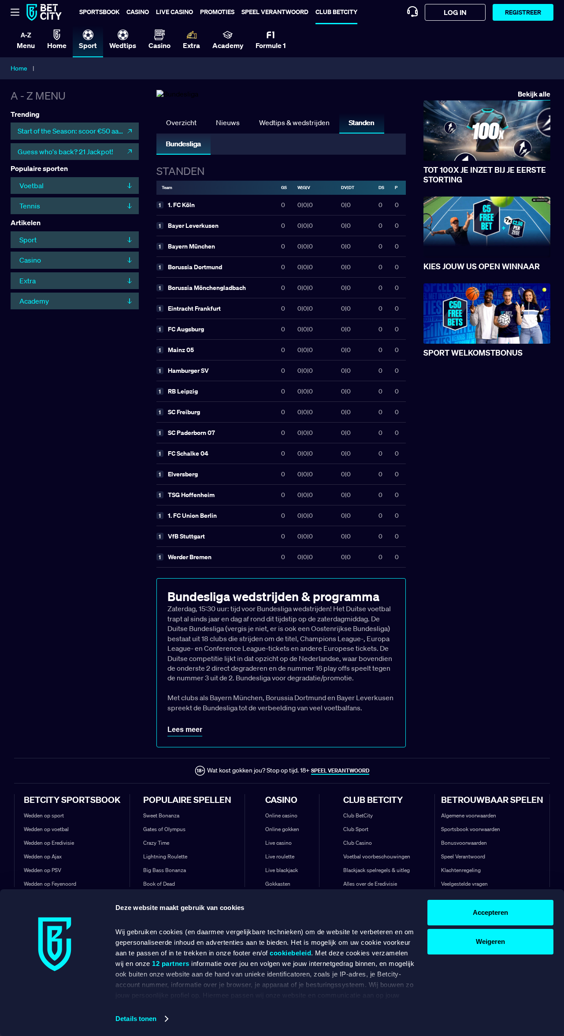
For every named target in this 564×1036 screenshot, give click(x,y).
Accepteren (490, 912)
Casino (137, 11)
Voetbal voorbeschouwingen (376, 856)
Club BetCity (336, 11)
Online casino (281, 815)
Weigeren (490, 941)
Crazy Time (156, 843)
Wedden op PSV (42, 870)
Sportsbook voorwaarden (470, 829)
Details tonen (135, 1018)
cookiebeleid (290, 953)
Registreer (523, 12)
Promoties (217, 11)
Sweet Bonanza (161, 815)
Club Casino (357, 843)
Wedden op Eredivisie (49, 843)
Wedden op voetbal (46, 829)
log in (455, 12)
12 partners (170, 963)
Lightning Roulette (165, 856)
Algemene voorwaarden (468, 815)
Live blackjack (281, 870)
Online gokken (282, 829)
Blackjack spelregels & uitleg (376, 870)
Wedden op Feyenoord (50, 883)
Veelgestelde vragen (464, 883)
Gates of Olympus (164, 829)
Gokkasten (277, 883)
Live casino (174, 11)
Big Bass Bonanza (164, 870)
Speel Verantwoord (463, 856)
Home (19, 68)
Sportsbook (99, 11)
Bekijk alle (534, 94)
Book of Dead (159, 883)
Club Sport (355, 829)
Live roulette (279, 856)
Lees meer (184, 729)
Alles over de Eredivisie (370, 883)
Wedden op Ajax (43, 856)
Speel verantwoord (274, 11)
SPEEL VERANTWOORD (340, 770)
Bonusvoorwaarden (464, 843)
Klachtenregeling (461, 870)
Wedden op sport (44, 815)
